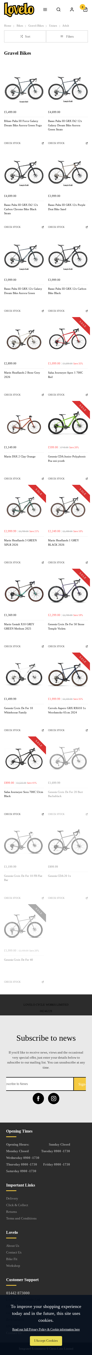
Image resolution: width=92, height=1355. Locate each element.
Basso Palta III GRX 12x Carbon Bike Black (67, 291)
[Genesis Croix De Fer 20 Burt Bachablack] (68, 758)
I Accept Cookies (46, 1340)
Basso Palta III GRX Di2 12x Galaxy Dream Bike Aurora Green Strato (65, 125)
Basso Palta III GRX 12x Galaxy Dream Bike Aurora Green (23, 291)
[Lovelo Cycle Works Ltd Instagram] (53, 1098)
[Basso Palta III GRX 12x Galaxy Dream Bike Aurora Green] (24, 255)
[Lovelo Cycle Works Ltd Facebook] (38, 1098)
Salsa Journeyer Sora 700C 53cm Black (23, 794)
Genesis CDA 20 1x (59, 876)
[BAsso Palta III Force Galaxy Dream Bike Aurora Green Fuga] (24, 87)
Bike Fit (11, 1259)
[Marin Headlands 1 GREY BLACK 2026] (68, 507)
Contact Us (13, 1252)
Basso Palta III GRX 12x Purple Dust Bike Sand (66, 207)
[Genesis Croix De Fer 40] (24, 926)
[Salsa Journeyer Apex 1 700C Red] (68, 339)
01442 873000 (18, 1293)
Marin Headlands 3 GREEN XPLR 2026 (20, 542)
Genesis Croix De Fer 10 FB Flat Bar (23, 878)
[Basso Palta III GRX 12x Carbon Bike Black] (68, 255)
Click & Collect (17, 1205)
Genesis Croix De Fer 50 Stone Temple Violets (66, 626)
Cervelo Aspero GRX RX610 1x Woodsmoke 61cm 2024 (67, 710)
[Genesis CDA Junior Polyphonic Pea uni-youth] (68, 423)
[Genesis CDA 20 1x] (68, 842)
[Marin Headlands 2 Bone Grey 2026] (24, 339)
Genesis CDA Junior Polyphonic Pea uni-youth (67, 458)
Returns (11, 1212)
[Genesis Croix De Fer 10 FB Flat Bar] (24, 842)
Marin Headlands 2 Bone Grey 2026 (22, 374)
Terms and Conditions (21, 1218)
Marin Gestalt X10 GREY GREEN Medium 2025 (19, 626)
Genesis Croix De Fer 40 (18, 959)
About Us (12, 1246)
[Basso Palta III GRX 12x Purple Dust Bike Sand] (68, 171)
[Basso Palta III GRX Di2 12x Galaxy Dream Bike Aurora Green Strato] (68, 87)
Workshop (13, 1266)
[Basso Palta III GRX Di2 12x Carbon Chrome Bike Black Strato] (24, 171)
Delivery (12, 1198)
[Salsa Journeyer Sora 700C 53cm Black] (24, 758)
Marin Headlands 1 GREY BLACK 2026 (63, 542)
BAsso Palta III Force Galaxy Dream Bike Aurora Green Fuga (23, 123)
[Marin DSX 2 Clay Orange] (24, 423)
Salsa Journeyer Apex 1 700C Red (65, 374)
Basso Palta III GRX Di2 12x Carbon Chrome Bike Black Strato (21, 209)
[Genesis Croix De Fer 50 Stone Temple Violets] (68, 591)
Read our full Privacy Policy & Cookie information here (46, 1329)
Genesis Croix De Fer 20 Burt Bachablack (65, 794)
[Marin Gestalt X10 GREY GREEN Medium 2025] (24, 591)
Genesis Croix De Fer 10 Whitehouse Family (18, 710)
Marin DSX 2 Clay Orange (20, 456)
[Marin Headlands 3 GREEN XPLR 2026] (24, 507)
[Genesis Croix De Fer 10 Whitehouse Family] (24, 675)
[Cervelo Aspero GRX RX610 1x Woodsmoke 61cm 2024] (68, 675)
